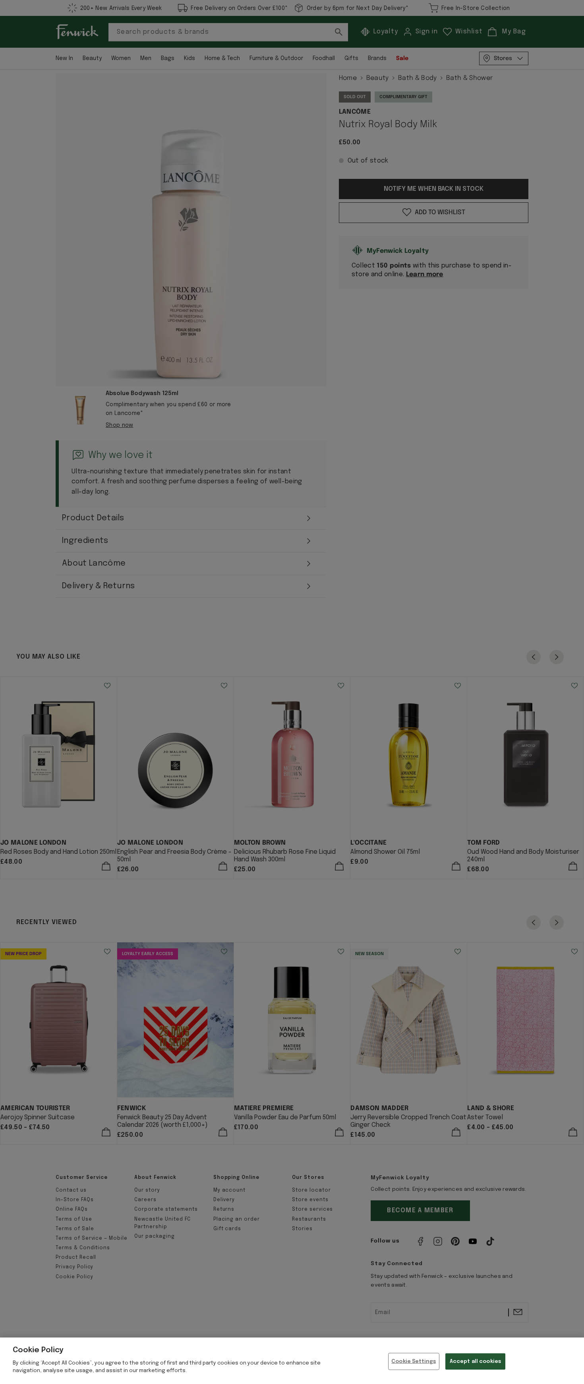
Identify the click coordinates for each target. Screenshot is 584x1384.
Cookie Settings (413, 1361)
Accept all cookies (475, 1361)
